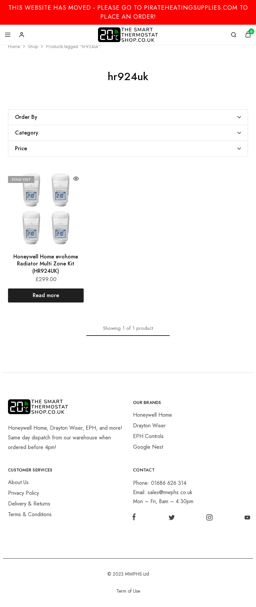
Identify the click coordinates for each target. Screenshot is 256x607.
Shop (33, 46)
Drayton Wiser (149, 425)
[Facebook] (135, 518)
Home (14, 46)
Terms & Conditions (30, 514)
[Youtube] (246, 519)
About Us (18, 482)
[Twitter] (171, 519)
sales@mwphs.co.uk (170, 492)
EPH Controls (148, 436)
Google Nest (148, 447)
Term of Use (128, 591)
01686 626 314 (168, 483)
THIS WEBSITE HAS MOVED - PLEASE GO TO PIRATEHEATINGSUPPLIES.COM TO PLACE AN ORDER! (128, 12)
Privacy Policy (23, 493)
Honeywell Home (152, 415)
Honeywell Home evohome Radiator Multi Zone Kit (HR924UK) (45, 264)
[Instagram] (209, 519)
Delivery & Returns (29, 504)
